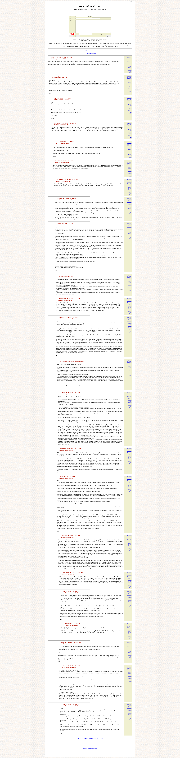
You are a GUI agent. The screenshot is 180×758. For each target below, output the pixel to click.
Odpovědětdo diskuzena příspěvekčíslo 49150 (129, 77)
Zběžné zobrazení (90, 50)
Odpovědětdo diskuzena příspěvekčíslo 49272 (129, 593)
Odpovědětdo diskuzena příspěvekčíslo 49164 (129, 162)
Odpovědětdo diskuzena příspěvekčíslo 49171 (129, 225)
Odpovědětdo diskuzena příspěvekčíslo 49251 (129, 319)
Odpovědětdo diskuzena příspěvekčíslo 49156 (129, 125)
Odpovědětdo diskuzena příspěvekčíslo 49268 (129, 644)
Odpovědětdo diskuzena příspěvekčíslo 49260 (129, 537)
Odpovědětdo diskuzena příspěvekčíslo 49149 (129, 59)
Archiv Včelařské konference (90, 53)
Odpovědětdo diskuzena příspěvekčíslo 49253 (129, 361)
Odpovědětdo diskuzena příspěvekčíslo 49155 (129, 100)
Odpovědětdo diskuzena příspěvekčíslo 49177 (129, 300)
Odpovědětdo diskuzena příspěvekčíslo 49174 (129, 276)
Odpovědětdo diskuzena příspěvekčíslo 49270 (129, 574)
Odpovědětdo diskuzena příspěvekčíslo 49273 (129, 625)
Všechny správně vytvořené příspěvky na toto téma (90, 738)
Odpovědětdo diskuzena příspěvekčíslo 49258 (129, 394)
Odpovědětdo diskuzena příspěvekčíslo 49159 (129, 143)
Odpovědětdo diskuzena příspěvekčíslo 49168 (129, 200)
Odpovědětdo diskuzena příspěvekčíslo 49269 (129, 667)
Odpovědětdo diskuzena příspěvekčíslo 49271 (129, 706)
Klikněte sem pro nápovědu (90, 748)
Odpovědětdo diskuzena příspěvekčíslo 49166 (129, 181)
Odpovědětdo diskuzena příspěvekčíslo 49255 (129, 450)
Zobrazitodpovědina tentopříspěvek (129, 65)
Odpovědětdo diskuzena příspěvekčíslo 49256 (129, 478)
